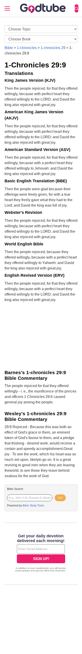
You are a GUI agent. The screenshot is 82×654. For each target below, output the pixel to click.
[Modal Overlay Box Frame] (41, 553)
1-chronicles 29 (53, 48)
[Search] (76, 8)
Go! (60, 497)
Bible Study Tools (33, 505)
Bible (9, 48)
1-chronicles (27, 48)
